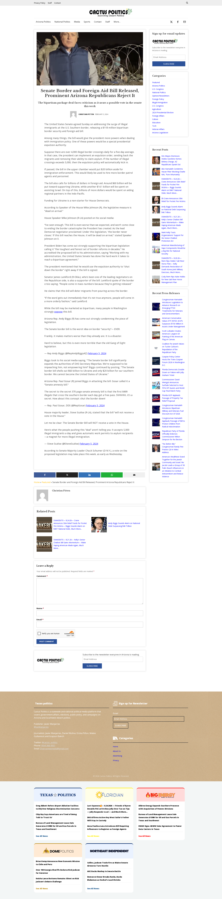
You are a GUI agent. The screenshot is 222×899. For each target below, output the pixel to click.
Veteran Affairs (158, 129)
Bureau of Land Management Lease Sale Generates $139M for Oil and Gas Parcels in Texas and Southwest (56, 826)
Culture (155, 119)
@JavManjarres (41, 727)
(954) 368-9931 (48, 745)
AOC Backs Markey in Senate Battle (104, 871)
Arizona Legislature (160, 132)
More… (117, 21)
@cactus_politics (49, 742)
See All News (42, 836)
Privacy (116, 760)
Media (77, 21)
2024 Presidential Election (163, 112)
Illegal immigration (160, 102)
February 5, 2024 (97, 353)
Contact (57, 3)
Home (37, 482)
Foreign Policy (158, 99)
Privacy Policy (39, 3)
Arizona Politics (43, 21)
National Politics (62, 21)
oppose (58, 311)
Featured (46, 482)
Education (156, 122)
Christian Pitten (86, 114)
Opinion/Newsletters (160, 96)
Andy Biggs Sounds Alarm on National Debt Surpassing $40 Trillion (124, 524)
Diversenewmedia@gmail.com (54, 748)
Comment (42, 576)
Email (39, 619)
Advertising (117, 756)
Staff (50, 3)
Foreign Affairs (158, 116)
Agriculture (156, 109)
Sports (87, 21)
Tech (154, 126)
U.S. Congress (158, 89)
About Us (117, 751)
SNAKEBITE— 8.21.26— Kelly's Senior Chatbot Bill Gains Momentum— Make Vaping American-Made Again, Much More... (70, 543)
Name (40, 608)
